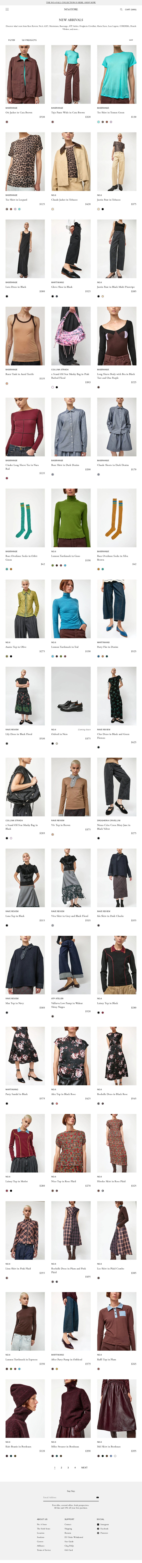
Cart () (130, 9)
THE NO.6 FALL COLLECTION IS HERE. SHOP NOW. (71, 2)
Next (84, 1468)
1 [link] (54, 1468)
